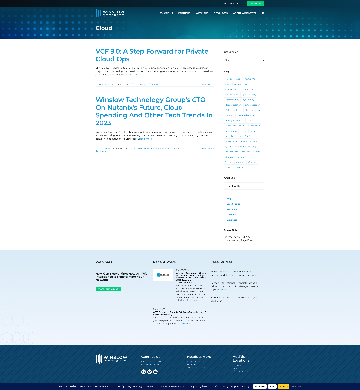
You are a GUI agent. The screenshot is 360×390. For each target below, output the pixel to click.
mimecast (230, 125)
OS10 (247, 136)
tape (252, 157)
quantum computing (245, 146)
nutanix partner (233, 136)
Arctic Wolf (250, 79)
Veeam (228, 162)
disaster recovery (253, 110)
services (257, 152)
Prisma (253, 141)
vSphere (252, 162)
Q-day (228, 146)
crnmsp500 (231, 89)
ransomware (231, 152)
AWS (227, 84)
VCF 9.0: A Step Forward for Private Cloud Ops (152, 55)
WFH (228, 167)
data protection (233, 105)
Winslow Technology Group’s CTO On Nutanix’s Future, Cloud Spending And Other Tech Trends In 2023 (154, 111)
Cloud (134, 84)
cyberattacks (231, 94)
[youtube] (149, 371)
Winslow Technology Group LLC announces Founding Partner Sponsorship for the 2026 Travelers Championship (191, 278)
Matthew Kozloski (107, 84)
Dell (227, 110)
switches (241, 157)
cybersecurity (232, 99)
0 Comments (154, 84)
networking (231, 131)
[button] (263, 13)
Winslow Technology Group (166, 148)
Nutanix (148, 148)
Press (244, 141)
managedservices (234, 120)
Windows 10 (240, 167)
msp (241, 125)
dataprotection (252, 105)
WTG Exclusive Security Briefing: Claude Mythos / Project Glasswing (179, 313)
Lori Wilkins (104, 148)
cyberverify (248, 99)
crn (246, 84)
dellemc (237, 110)
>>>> (257, 275)
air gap (229, 79)
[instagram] (143, 371)
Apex (238, 79)
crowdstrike (247, 89)
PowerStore (231, 141)
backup (237, 84)
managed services (246, 115)
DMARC (229, 115)
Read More (207, 84)
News (140, 148)
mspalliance (254, 125)
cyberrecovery (249, 94)
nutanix (254, 131)
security (246, 152)
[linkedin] (155, 371)
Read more (132, 74)
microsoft (252, 120)
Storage (229, 157)
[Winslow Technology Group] (110, 9)
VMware (142, 84)
